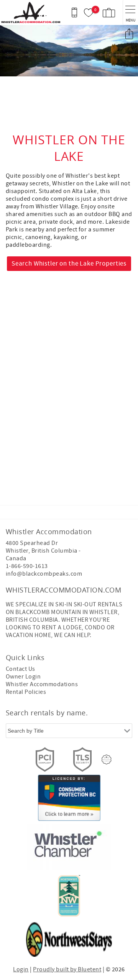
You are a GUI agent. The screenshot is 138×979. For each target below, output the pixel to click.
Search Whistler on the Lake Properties (69, 263)
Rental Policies (26, 692)
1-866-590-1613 (27, 566)
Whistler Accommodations (42, 684)
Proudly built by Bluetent (67, 969)
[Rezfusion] (106, 759)
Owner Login (23, 676)
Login (20, 969)
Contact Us (20, 669)
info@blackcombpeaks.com (44, 574)
